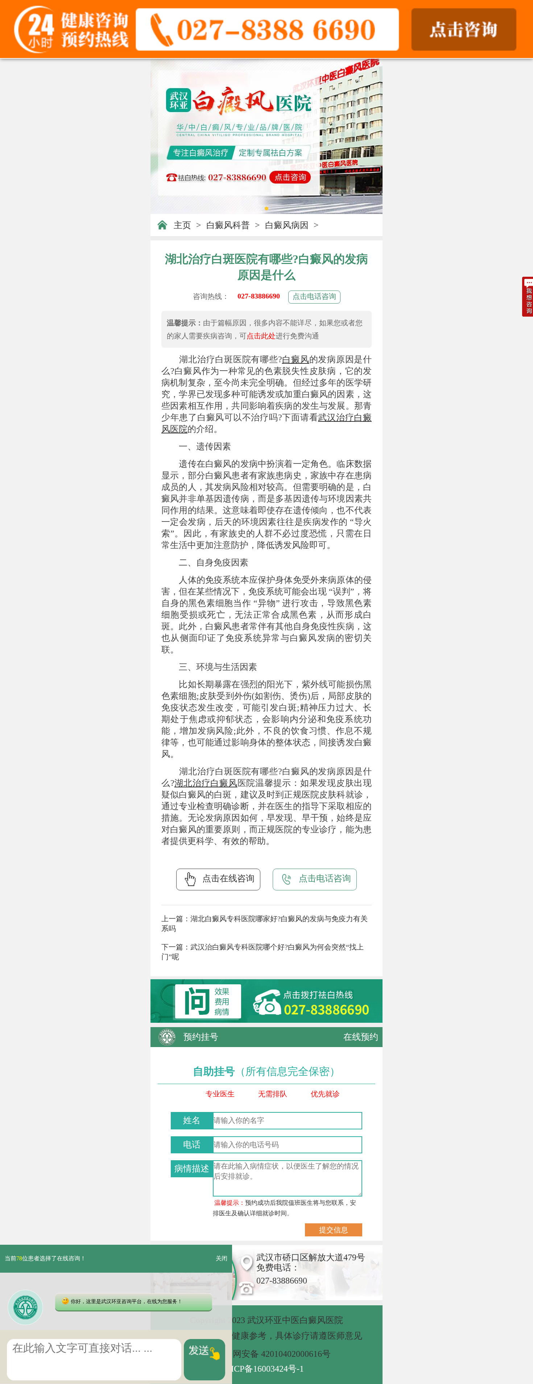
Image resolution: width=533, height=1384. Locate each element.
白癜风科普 (228, 225)
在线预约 (360, 1037)
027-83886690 (258, 296)
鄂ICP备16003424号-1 (263, 1368)
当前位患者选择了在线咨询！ (45, 1259)
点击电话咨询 (314, 296)
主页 (182, 225)
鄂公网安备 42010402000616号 (273, 1354)
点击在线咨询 (228, 878)
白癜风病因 (287, 225)
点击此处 (261, 336)
